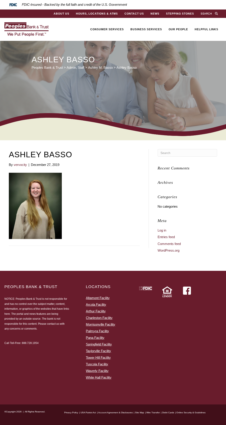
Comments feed (169, 244)
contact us (53, 323)
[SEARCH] (217, 13)
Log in (162, 230)
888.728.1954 (30, 343)
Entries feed (166, 237)
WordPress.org (168, 250)
